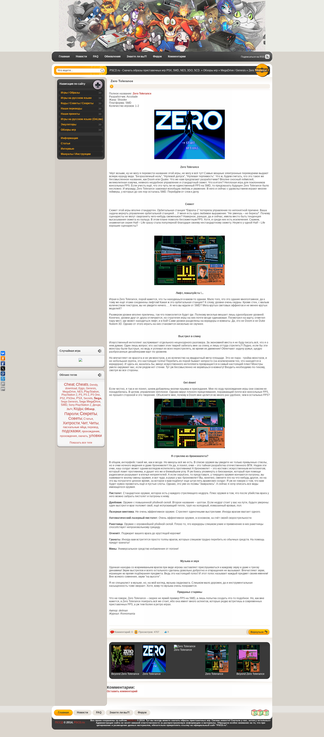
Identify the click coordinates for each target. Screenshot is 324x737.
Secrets (88, 398)
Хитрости (71, 423)
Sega (97, 398)
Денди (97, 404)
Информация (69, 138)
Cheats (82, 384)
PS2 (62, 398)
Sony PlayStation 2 (80, 404)
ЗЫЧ (69, 409)
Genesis (91, 388)
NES (80, 391)
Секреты (88, 413)
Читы (94, 423)
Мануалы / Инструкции (76, 154)
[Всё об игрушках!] (260, 715)
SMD (64, 404)
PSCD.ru (79, 722)
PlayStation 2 (69, 394)
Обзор (90, 409)
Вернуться (257, 632)
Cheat (69, 384)
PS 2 (86, 394)
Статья (88, 418)
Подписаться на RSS (252, 56)
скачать (83, 436)
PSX (79, 398)
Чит (84, 423)
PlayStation (91, 391)
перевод (93, 427)
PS (80, 394)
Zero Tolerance (122, 81)
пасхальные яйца (74, 427)
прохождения (68, 436)
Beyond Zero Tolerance (125, 673)
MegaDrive (69, 391)
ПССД (59, 722)
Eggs (81, 388)
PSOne (70, 398)
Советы (75, 418)
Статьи (65, 143)
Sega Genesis (69, 401)
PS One (95, 394)
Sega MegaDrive (89, 401)
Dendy (93, 384)
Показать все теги (81, 442)
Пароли (71, 414)
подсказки (71, 431)
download (71, 388)
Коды (78, 408)
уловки (95, 435)
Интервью (67, 148)
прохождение (90, 431)
